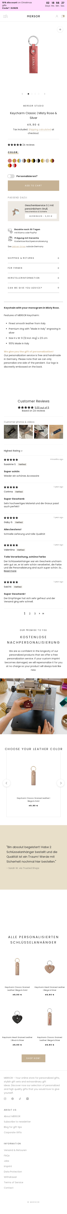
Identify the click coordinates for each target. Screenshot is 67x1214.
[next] (60, 783)
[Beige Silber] (48, 161)
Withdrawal (10, 1177)
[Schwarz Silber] (38, 161)
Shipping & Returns (21, 258)
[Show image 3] (35, 94)
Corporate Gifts (13, 1132)
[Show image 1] (28, 94)
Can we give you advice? (25, 287)
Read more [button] (10, 571)
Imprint (8, 1166)
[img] (11, 459)
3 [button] (35, 613)
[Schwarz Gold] (33, 161)
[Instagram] (5, 1098)
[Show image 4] (38, 94)
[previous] (6, 783)
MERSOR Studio (33, 105)
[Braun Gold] (29, 161)
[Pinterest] (12, 1098)
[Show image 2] (32, 94)
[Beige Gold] (43, 161)
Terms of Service (13, 1182)
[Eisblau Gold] (19, 161)
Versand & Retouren (15, 1150)
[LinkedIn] (27, 1098)
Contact (8, 1187)
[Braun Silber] (24, 161)
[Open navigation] (5, 16)
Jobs (6, 1161)
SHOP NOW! (33, 1058)
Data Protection (13, 1171)
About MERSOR (12, 1116)
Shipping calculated (40, 129)
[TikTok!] (20, 1098)
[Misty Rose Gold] (15, 161)
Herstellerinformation (24, 278)
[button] (15, 144)
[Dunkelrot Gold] (52, 161)
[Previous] (22, 94)
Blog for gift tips (13, 1127)
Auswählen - (41, 216)
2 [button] (29, 613)
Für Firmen (15, 268)
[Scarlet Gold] (10, 165)
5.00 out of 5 (42, 407)
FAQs (7, 1155)
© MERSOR (33, 1202)
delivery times (19, 246)
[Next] (44, 94)
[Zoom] (60, 29)
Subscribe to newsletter (17, 1121)
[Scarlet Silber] (15, 165)
